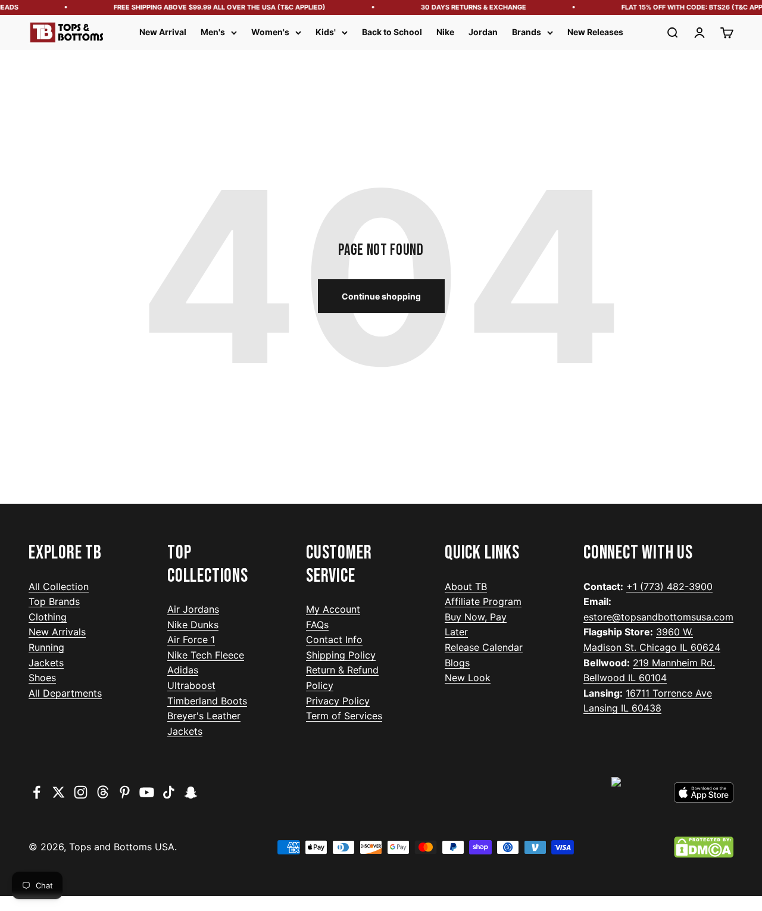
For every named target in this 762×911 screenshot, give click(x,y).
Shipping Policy (341, 655)
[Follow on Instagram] (81, 792)
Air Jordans (193, 609)
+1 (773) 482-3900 (669, 586)
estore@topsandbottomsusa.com (658, 617)
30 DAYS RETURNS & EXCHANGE (469, 7)
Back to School (392, 32)
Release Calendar (484, 647)
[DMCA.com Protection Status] (703, 847)
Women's (270, 32)
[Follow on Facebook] (37, 792)
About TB (466, 586)
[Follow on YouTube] (147, 792)
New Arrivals (57, 632)
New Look (468, 678)
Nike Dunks (192, 625)
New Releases (595, 32)
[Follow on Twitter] (59, 792)
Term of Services (344, 716)
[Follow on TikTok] (169, 792)
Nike (445, 32)
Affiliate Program (483, 601)
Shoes (42, 678)
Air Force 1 (191, 639)
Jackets (46, 663)
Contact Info (334, 639)
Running (46, 647)
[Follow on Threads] (103, 792)
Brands (526, 32)
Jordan (483, 32)
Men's (213, 32)
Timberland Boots (207, 701)
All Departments (65, 693)
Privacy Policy (338, 701)
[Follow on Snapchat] (191, 792)
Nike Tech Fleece (205, 655)
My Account (333, 609)
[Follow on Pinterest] (125, 792)
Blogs (457, 663)
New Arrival (162, 32)
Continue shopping (381, 296)
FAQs (317, 625)
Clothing (48, 617)
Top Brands (54, 601)
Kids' (326, 32)
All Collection (59, 586)
